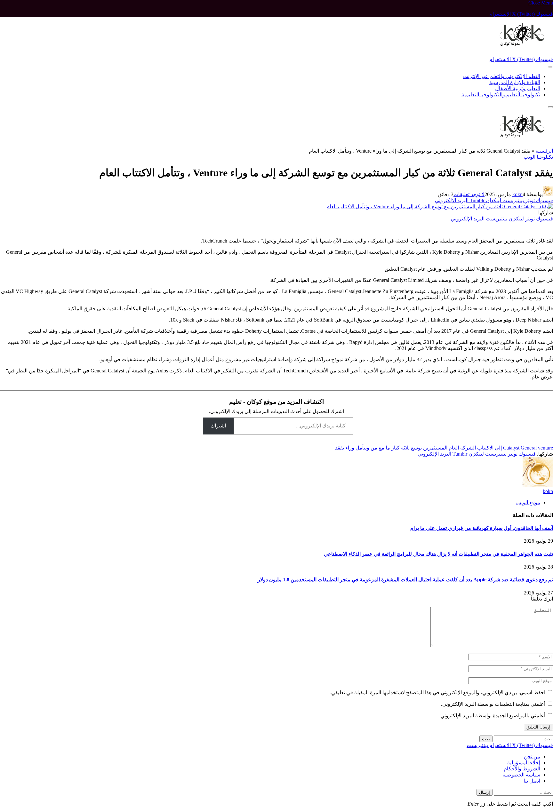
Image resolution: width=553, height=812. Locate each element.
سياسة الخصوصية (521, 774)
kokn (517, 194)
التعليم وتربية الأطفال (517, 88)
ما (388, 447)
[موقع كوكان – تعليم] (519, 53)
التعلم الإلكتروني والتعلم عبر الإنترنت (501, 76)
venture (545, 447)
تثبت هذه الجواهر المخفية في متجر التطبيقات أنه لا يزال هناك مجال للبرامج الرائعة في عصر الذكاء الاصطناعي (438, 554)
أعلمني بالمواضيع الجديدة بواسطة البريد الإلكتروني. (492, 715)
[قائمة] (551, 67)
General (529, 447)
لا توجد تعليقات (469, 194)
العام (454, 447)
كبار (395, 447)
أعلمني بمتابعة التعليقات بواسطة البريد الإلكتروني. (493, 704)
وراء (349, 447)
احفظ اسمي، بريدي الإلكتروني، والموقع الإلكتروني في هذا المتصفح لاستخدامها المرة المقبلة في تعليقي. (437, 692)
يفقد (339, 447)
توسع (416, 447)
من (374, 447)
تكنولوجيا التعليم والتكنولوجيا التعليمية (500, 94)
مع (381, 447)
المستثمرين (435, 447)
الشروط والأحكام (522, 768)
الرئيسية (544, 151)
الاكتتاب (485, 447)
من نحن (532, 756)
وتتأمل (362, 447)
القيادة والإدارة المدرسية (514, 82)
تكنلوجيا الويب (538, 157)
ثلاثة (405, 447)
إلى (498, 447)
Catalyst (511, 447)
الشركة (468, 447)
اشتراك (218, 425)
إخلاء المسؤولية (523, 762)
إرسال (484, 792)
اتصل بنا (532, 781)
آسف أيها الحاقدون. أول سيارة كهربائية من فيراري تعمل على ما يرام (481, 528)
